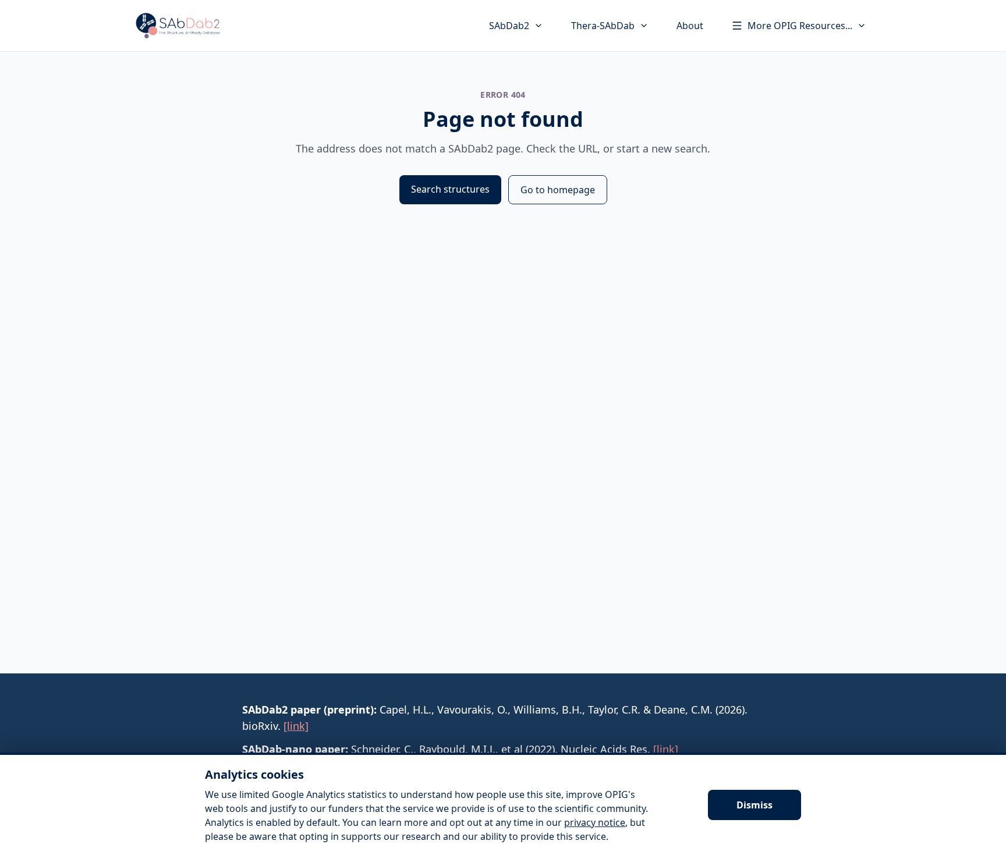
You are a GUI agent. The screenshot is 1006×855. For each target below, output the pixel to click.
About (689, 25)
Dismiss (754, 805)
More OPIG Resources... (800, 25)
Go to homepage (557, 189)
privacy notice (594, 822)
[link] (296, 726)
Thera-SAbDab (603, 25)
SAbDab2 (509, 25)
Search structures (450, 189)
